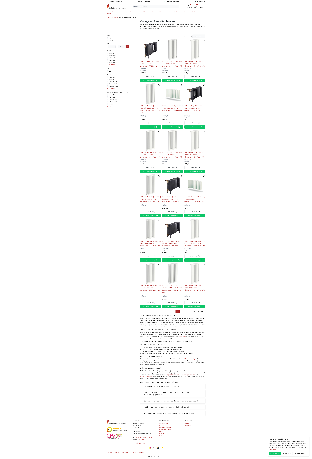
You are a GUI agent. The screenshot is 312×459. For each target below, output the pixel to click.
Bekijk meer (149, 76)
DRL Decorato (187, 359)
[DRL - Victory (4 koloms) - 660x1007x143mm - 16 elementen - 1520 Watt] (172, 184)
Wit (110, 71)
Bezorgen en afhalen (165, 427)
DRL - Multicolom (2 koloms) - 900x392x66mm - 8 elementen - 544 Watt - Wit (150, 155)
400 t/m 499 (112, 58)
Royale (195, 359)
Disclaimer (116, 452)
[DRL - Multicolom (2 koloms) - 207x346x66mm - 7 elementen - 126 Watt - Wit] (150, 229)
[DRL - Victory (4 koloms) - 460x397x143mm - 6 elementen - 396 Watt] (172, 229)
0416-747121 (141, 439)
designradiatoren (171, 374)
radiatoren (182, 336)
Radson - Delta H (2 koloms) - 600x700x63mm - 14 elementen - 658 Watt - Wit (194, 199)
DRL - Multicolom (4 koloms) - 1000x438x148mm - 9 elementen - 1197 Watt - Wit (150, 109)
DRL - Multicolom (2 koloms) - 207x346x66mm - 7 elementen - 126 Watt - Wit (150, 243)
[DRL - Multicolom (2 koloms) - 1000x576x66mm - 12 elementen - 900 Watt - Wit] (195, 229)
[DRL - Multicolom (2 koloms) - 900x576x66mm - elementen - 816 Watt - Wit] (195, 140)
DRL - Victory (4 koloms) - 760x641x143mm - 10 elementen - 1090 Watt (193, 108)
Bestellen (161, 425)
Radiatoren (115, 17)
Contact (161, 435)
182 (194, 311)
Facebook (187, 423)
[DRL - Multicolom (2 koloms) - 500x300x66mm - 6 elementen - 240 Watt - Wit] (195, 273)
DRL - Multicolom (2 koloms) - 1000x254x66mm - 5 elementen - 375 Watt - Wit (150, 288)
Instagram (188, 425)
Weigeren (286, 453)
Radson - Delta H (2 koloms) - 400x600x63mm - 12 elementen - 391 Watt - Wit (172, 108)
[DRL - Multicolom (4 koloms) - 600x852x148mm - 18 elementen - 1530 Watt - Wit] (172, 273)
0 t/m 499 (112, 77)
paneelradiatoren (182, 374)
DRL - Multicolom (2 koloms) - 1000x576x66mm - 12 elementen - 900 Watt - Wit (194, 243)
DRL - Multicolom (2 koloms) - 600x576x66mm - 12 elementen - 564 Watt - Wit (194, 64)
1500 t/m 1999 (113, 84)
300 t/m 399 (112, 55)
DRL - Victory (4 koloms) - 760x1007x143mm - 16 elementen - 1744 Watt (149, 64)
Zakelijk (161, 431)
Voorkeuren (299, 453)
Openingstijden (163, 423)
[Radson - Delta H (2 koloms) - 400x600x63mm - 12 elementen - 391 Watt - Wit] (172, 93)
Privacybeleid (124, 452)
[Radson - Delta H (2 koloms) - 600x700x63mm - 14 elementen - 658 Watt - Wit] (195, 184)
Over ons (109, 452)
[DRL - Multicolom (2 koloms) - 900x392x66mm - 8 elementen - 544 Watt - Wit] (150, 140)
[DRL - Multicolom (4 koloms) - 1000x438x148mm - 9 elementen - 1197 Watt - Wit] (150, 93)
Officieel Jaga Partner (115, 1)
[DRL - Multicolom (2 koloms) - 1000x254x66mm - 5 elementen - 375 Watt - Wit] (150, 273)
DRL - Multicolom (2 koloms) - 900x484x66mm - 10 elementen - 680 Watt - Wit (172, 155)
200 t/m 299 (112, 53)
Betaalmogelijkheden (165, 429)
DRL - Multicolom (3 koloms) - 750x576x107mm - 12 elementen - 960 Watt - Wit (172, 64)
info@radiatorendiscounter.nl (144, 437)
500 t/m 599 (112, 60)
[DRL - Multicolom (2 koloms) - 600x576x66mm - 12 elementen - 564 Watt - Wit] (195, 49)
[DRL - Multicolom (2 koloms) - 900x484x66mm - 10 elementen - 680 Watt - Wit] (172, 140)
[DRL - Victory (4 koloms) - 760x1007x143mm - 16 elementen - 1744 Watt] (150, 49)
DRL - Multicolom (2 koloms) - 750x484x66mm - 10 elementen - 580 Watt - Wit (150, 199)
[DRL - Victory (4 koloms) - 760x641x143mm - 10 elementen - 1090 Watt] (195, 93)
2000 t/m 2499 (113, 86)
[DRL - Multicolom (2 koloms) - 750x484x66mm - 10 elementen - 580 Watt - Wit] (150, 184)
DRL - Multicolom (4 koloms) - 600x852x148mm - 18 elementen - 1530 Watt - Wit (172, 289)
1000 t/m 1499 (113, 81)
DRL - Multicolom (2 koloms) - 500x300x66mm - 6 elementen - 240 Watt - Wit (194, 288)
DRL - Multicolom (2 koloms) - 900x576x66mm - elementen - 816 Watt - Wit (194, 155)
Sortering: (189, 36)
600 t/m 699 (112, 62)
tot (117, 47)
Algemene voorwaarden (137, 452)
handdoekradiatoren (146, 376)
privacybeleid (273, 449)
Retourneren (162, 433)
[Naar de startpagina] (116, 6)
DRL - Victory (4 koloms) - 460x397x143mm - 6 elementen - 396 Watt (171, 243)
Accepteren (273, 453)
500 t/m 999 (112, 79)
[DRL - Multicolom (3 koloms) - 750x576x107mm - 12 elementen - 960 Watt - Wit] (172, 49)
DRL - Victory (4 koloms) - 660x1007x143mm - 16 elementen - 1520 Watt (171, 199)
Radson (111, 40)
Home (108, 11)
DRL (110, 38)
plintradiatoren (191, 374)
